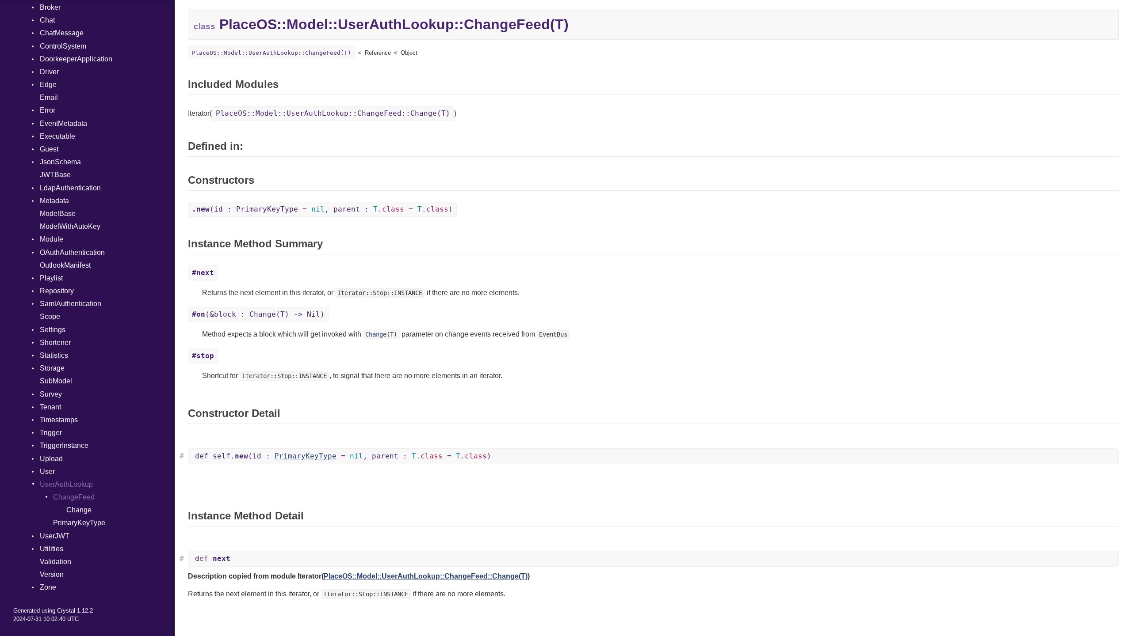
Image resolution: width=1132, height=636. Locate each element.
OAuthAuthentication (72, 252)
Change (79, 510)
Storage (52, 368)
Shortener (55, 342)
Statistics (54, 355)
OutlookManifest (65, 265)
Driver (49, 72)
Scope (50, 316)
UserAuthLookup (66, 484)
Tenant (50, 407)
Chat (47, 20)
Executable (57, 136)
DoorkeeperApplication (76, 59)
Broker (50, 7)
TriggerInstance (64, 445)
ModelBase (58, 213)
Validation (55, 561)
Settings (52, 329)
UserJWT (54, 536)
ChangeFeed (74, 497)
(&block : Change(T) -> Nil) (258, 314)
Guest (49, 149)
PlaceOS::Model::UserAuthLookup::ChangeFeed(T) (271, 52)
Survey (51, 394)
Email (49, 97)
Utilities (51, 549)
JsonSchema (60, 162)
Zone (48, 587)
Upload (51, 458)
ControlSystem (63, 46)
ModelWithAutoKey (70, 226)
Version (52, 574)
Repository (57, 291)
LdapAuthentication (70, 188)
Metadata (54, 200)
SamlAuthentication (70, 303)
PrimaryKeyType (79, 522)
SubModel (56, 381)
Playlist (51, 278)
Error (47, 110)
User (47, 471)
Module (51, 239)
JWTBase (55, 174)
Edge (48, 84)
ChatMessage (62, 33)
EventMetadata (63, 123)
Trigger (51, 432)
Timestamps (59, 420)
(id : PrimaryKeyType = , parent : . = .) (322, 209)
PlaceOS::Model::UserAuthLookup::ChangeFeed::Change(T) (333, 113)
